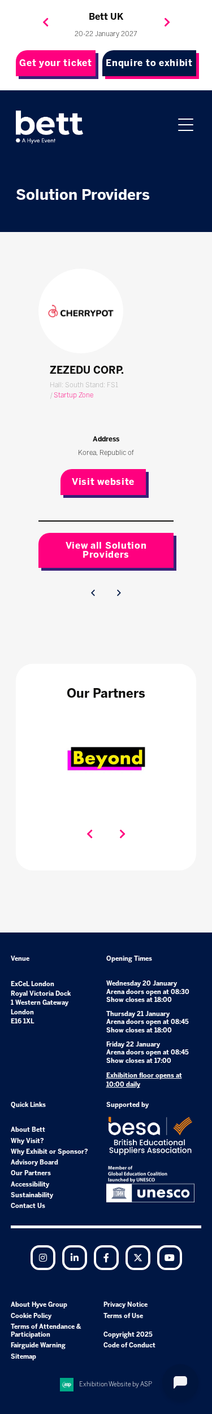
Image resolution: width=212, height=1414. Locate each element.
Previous (45, 22)
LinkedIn (74, 1257)
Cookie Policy (31, 1316)
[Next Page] (119, 593)
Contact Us (28, 1206)
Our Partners (31, 1173)
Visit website (103, 481)
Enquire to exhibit (149, 63)
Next (166, 22)
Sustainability (32, 1195)
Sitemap (23, 1356)
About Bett (28, 1129)
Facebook (106, 1257)
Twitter (138, 1257)
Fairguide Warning (38, 1345)
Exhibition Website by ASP (115, 1384)
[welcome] (50, 127)
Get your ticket (55, 63)
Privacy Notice (125, 1304)
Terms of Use (123, 1316)
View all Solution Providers (106, 550)
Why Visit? (27, 1141)
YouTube (169, 1257)
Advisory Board (34, 1162)
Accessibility (30, 1184)
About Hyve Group (39, 1304)
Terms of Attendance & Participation (46, 1330)
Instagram (43, 1257)
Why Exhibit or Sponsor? (49, 1151)
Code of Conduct (129, 1345)
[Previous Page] (93, 593)
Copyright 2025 (128, 1334)
